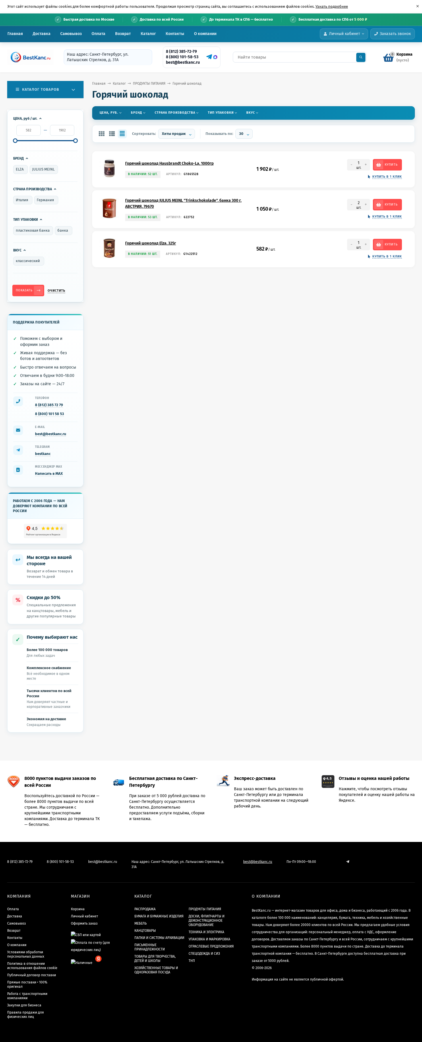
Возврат (123, 33)
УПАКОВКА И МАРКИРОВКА (209, 939)
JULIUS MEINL (43, 169)
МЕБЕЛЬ (140, 923)
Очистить (56, 291)
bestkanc (43, 454)
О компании (205, 33)
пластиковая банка (33, 230)
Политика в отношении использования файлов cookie (32, 966)
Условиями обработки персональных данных (25, 954)
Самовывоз (71, 33)
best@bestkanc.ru (183, 62)
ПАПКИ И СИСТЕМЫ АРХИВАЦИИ (159, 938)
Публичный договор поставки (31, 975)
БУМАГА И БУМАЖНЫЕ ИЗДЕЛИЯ (158, 916)
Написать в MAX (49, 473)
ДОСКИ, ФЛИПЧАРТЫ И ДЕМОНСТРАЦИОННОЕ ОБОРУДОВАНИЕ (206, 920)
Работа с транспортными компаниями (27, 996)
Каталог (148, 33)
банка (62, 230)
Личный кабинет (84, 916)
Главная (15, 33)
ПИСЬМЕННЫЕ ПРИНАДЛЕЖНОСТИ (149, 947)
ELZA (20, 169)
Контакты (175, 33)
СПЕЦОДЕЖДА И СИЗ (204, 954)
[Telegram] (208, 57)
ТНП (192, 961)
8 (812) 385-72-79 (181, 51)
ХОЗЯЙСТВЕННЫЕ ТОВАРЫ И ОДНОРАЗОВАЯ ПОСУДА (156, 970)
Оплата (98, 33)
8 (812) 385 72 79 (49, 405)
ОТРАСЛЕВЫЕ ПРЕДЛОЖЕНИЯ (211, 946)
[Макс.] (215, 57)
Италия (22, 200)
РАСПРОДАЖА (145, 909)
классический (28, 261)
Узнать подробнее (331, 6)
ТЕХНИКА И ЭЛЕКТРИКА (206, 932)
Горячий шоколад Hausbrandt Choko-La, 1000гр (169, 163)
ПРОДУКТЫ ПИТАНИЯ (149, 84)
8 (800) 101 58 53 (49, 414)
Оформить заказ (84, 923)
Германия (45, 200)
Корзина (78, 909)
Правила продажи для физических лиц (25, 1014)
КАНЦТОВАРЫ (145, 931)
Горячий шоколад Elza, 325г (150, 243)
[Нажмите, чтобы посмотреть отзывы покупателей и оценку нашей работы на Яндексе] (45, 531)
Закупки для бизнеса (24, 1005)
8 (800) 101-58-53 (182, 57)
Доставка (42, 33)
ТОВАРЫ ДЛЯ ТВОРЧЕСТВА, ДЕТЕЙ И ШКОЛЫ (155, 958)
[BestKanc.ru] (28, 57)
